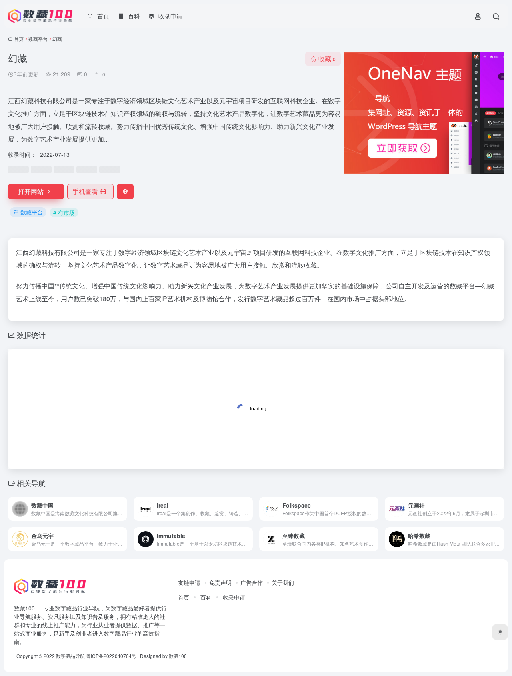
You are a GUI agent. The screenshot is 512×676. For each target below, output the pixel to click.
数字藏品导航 (70, 655)
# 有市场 (64, 212)
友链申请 (189, 582)
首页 (19, 38)
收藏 (327, 58)
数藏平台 (38, 38)
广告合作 (251, 582)
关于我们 (283, 582)
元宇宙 (236, 252)
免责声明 (220, 582)
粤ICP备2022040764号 (111, 655)
